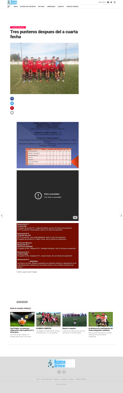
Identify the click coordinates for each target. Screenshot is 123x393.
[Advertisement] (61, 18)
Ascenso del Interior (27, 6)
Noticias (41, 6)
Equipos (61, 6)
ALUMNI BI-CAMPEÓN (43, 328)
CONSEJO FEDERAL (72, 6)
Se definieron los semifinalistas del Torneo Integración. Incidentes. (101, 329)
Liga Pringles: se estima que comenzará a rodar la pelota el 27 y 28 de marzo (22, 330)
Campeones (51, 6)
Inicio (16, 6)
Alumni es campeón (69, 328)
